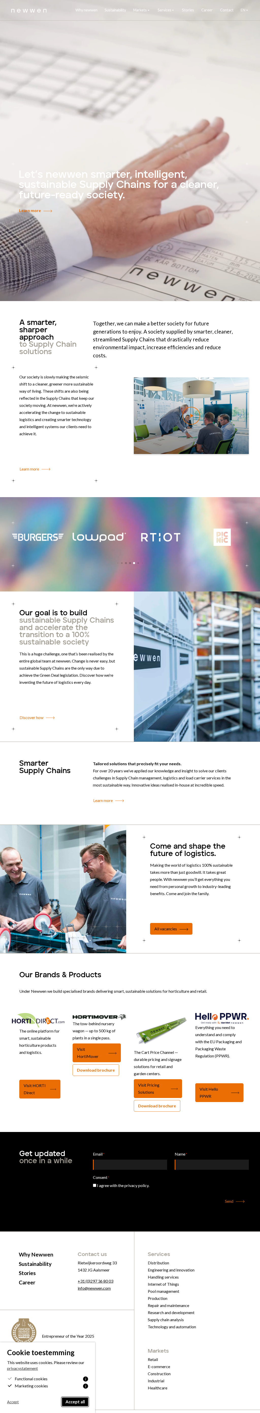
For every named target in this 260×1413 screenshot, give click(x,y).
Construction (159, 1373)
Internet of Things (163, 1284)
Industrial (156, 1380)
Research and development (171, 1312)
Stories (188, 10)
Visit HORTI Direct (35, 1089)
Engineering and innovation (171, 1269)
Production (157, 1298)
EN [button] (243, 10)
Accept (13, 1402)
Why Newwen (36, 1254)
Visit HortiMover (88, 1053)
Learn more (30, 210)
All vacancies (165, 928)
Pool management (163, 1291)
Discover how (31, 717)
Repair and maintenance (168, 1305)
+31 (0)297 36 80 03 (95, 1281)
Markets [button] (140, 10)
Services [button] (164, 10)
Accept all (75, 1401)
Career (207, 10)
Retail (153, 1359)
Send (229, 1201)
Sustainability (115, 10)
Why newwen (86, 10)
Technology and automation (172, 1326)
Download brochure (96, 1070)
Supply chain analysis (166, 1319)
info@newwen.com (94, 1288)
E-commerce (159, 1366)
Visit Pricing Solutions (148, 1088)
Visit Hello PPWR (209, 1092)
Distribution (158, 1262)
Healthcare (157, 1387)
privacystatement (22, 1368)
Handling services (163, 1277)
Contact (227, 10)
